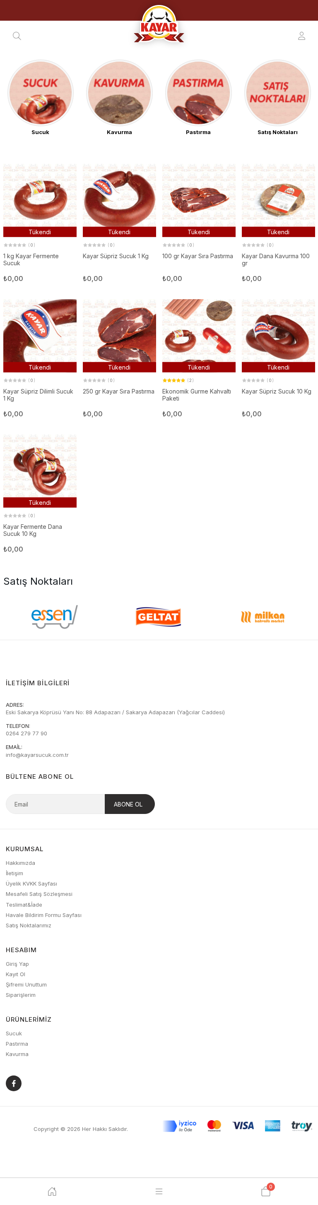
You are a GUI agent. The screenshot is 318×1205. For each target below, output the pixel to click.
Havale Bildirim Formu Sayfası (44, 915)
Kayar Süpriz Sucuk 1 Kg (116, 256)
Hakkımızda (20, 862)
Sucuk (14, 1033)
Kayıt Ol (15, 974)
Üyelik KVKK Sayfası (31, 883)
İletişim (14, 873)
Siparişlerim (21, 994)
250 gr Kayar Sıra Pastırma (118, 391)
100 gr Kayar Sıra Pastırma (197, 256)
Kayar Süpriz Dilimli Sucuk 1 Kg (38, 395)
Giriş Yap (17, 963)
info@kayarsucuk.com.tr (37, 754)
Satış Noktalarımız (28, 925)
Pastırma (17, 1043)
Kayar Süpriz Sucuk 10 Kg (276, 391)
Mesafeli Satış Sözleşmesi (39, 894)
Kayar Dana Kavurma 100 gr (276, 259)
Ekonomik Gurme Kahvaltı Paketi (196, 395)
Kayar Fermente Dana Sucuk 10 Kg (32, 530)
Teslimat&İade (24, 904)
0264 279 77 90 (26, 733)
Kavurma (17, 1054)
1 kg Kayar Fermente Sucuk (31, 259)
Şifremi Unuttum (26, 984)
